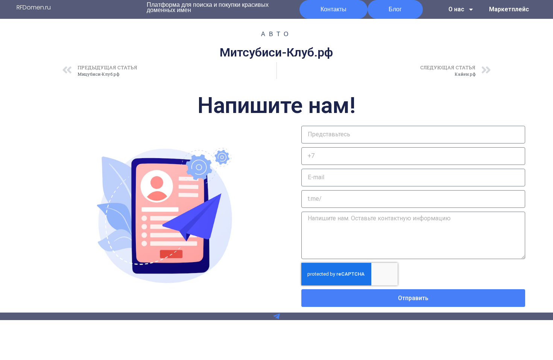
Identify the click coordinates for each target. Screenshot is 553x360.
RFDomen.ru (34, 7)
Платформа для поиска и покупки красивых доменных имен (208, 7)
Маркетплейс (509, 9)
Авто (276, 34)
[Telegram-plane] (276, 316)
